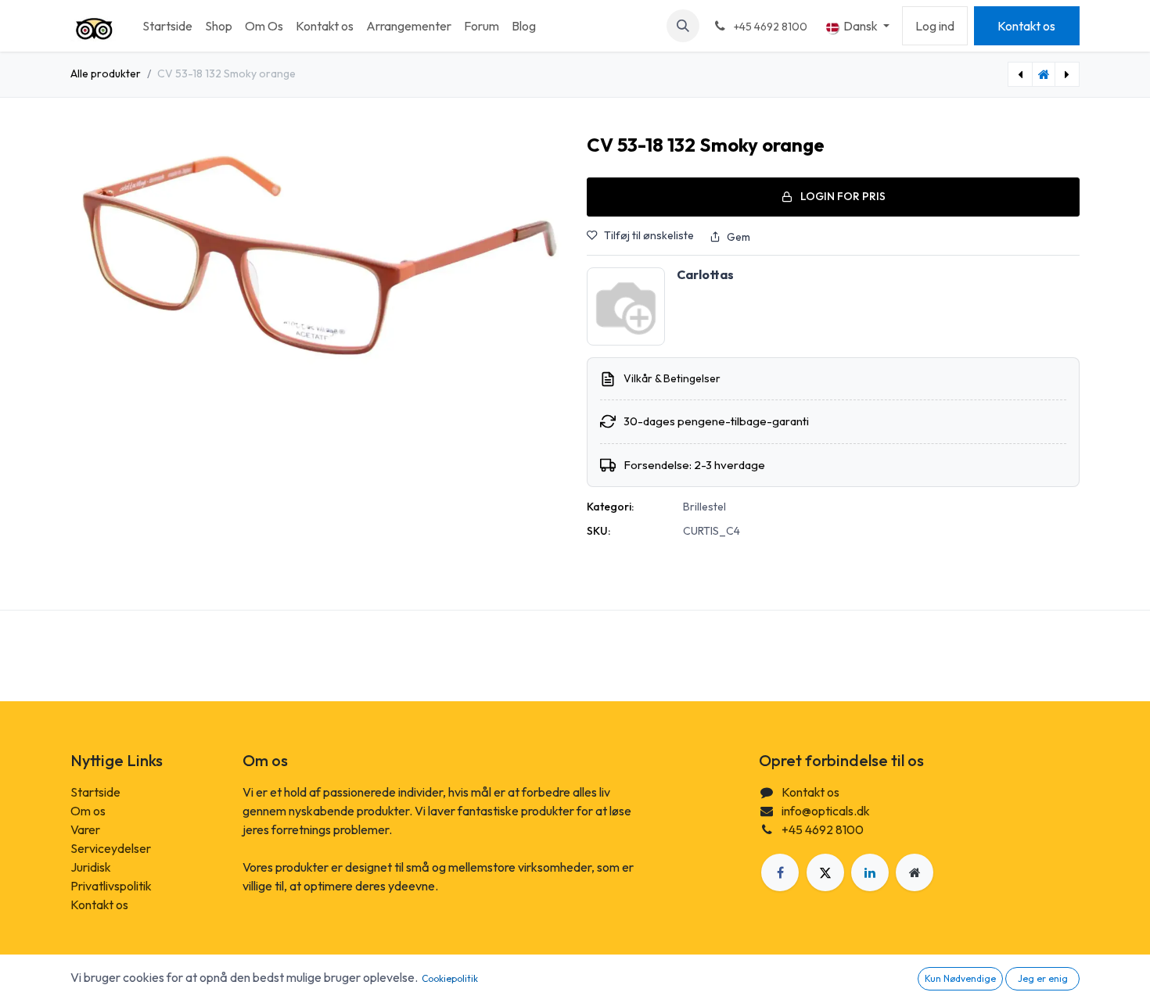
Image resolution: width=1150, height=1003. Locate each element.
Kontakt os (1026, 26)
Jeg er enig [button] (1043, 978)
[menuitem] (167, 25)
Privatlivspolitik (111, 886)
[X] (825, 872)
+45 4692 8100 (823, 829)
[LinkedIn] (870, 872)
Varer (85, 829)
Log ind (934, 26)
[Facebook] (780, 872)
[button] (683, 25)
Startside (95, 792)
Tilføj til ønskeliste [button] (649, 235)
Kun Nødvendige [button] (960, 978)
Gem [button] (738, 236)
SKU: (598, 531)
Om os (88, 811)
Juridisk (90, 867)
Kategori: (610, 507)
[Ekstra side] (914, 872)
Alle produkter (105, 73)
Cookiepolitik (450, 978)
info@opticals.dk (826, 811)
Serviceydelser (110, 848)
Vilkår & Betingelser (672, 378)
